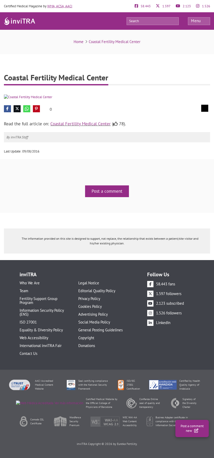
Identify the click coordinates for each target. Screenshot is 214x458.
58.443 (145, 6)
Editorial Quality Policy (96, 291)
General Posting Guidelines (100, 330)
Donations (86, 346)
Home (79, 41)
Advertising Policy (93, 314)
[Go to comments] (204, 108)
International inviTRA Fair (41, 346)
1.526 (205, 6)
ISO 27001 (28, 322)
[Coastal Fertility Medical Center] (28, 97)
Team (24, 291)
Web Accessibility (34, 338)
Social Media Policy (94, 322)
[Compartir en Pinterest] (36, 108)
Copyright (86, 338)
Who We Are (30, 283)
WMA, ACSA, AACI (59, 6)
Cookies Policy (90, 306)
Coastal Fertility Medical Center (114, 41)
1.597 (166, 6)
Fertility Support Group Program (38, 300)
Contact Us (28, 353)
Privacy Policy (89, 299)
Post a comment (107, 191)
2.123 (186, 6)
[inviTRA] (19, 21)
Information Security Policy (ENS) (42, 312)
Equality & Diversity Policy (41, 330)
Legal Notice (88, 283)
